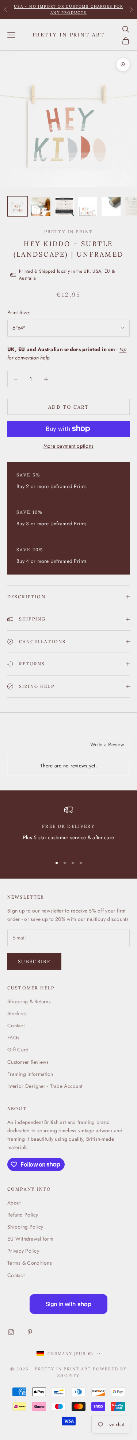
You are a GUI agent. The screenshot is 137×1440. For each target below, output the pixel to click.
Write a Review (107, 744)
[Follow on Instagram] (11, 1332)
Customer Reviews (28, 1062)
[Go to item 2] (41, 206)
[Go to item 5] (111, 206)
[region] (68, 827)
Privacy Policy (23, 1250)
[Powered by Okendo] (25, 747)
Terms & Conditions (29, 1262)
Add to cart (68, 407)
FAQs (13, 1037)
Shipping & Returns (29, 1001)
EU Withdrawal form (30, 1238)
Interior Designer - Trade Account (44, 1086)
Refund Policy (22, 1214)
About (13, 1202)
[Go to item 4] (87, 206)
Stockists (17, 1013)
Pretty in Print (68, 231)
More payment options (68, 445)
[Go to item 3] (64, 206)
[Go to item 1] (17, 206)
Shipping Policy (25, 1226)
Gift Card (18, 1049)
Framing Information (30, 1074)
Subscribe (34, 961)
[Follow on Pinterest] (30, 1332)
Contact (15, 1025)
